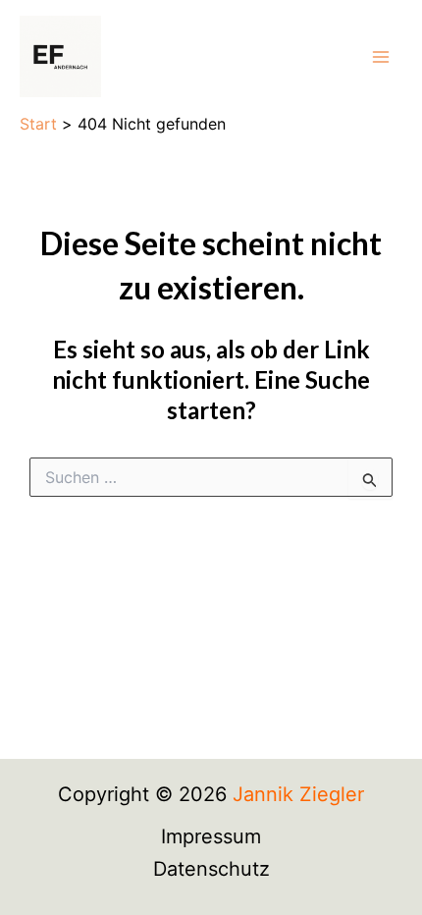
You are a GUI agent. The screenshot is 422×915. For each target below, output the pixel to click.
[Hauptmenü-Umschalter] (380, 57)
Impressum (211, 836)
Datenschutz (211, 869)
